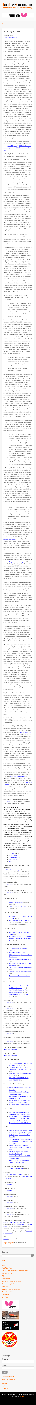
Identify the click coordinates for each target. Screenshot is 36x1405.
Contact (4, 1383)
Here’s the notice (8, 801)
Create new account (8, 1376)
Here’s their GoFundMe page (11, 870)
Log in (5, 1243)
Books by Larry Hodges (9, 1284)
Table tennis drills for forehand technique (20, 971)
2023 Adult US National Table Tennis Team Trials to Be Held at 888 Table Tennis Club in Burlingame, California (19, 1119)
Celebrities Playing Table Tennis (11, 1281)
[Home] (18, 5)
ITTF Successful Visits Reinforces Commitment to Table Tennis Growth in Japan (20, 1147)
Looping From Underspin (16, 902)
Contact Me (5, 1294)
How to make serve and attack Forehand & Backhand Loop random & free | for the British (20, 939)
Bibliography (5, 1286)
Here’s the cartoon (8, 1184)
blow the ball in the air (26, 732)
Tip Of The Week (7, 1268)
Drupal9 (21, 1396)
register (11, 1243)
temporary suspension (9, 539)
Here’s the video (7, 884)
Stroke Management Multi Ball (17, 906)
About (4, 1263)
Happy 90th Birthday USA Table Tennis (20, 1123)
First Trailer (12, 853)
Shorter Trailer (13, 857)
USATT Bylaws (12, 146)
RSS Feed (5, 1297)
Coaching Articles (7, 1273)
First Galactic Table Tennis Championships (15, 1271)
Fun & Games (6, 1278)
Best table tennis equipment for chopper (20, 959)
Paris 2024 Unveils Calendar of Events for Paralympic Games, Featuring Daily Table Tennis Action (20, 1141)
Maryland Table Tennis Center (11, 1289)
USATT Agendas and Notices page (15, 562)
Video (3, 1276)
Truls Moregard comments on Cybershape (20, 967)
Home (3, 24)
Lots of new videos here (10, 1049)
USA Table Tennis (7, 1292)
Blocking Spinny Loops (10, 37)
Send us (5, 1239)
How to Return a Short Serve (17, 952)
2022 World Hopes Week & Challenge (19, 1104)
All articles (5, 1388)
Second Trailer (13, 855)
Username (5, 1359)
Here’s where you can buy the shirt (13, 1168)
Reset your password (8, 1379)
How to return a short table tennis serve (19, 976)
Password (5, 1365)
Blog (3, 1265)
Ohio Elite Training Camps (17, 776)
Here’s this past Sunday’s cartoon (12, 1174)
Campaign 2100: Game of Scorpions (13, 1222)
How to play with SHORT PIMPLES (19, 920)
